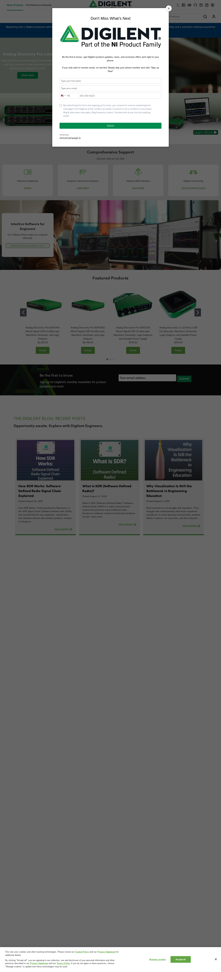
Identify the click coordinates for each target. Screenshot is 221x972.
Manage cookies (157, 959)
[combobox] (65, 95)
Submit (110, 125)
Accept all (181, 959)
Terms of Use (63, 963)
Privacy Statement (106, 952)
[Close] (215, 959)
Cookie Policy (82, 952)
